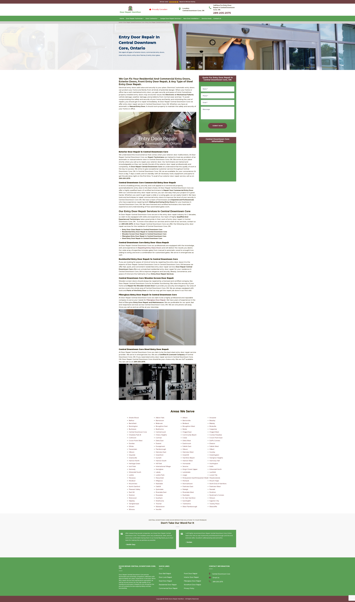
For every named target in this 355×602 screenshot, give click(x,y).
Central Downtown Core (138, 432)
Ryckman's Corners (216, 495)
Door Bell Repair (165, 573)
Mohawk (185, 481)
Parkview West (215, 486)
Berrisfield (132, 423)
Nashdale (159, 484)
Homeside (186, 463)
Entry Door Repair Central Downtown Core (157, 22)
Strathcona (160, 501)
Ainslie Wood (134, 418)
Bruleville (212, 426)
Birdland (185, 423)
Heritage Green (134, 463)
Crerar (184, 438)
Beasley (212, 420)
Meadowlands (214, 478)
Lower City (213, 475)
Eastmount (186, 443)
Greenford (159, 455)
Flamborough (161, 449)
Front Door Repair (190, 573)
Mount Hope (214, 481)
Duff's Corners (214, 441)
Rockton (212, 492)
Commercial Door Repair (168, 588)
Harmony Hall (214, 461)
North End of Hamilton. (218, 484)
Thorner (159, 504)
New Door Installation (191, 18)
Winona (132, 509)
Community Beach (189, 435)
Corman (159, 438)
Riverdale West (188, 492)
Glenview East (161, 452)
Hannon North (134, 461)
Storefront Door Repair (192, 585)
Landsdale (186, 472)
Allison (184, 418)
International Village (163, 466)
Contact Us (217, 18)
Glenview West (188, 452)
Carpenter (213, 429)
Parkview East (187, 486)
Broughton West (188, 426)
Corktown (132, 438)
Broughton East (162, 426)
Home (122, 18)
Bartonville (186, 420)
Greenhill (185, 455)
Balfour (131, 420)
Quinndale (159, 489)
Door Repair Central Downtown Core (133, 22)
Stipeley (132, 501)
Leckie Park (160, 475)
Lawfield (212, 472)
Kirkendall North (215, 469)
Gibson (185, 449)
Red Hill (132, 492)
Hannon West (187, 461)
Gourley (212, 452)
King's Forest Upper (189, 469)
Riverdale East (161, 492)
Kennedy (132, 469)
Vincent (131, 506)
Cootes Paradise (215, 435)
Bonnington (133, 426)
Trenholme (186, 504)
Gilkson (131, 452)
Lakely (158, 472)
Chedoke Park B (135, 435)
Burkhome (160, 429)
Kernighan (159, 469)
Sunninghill (186, 501)
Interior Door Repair (191, 577)
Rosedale (159, 495)
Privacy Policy (189, 588)
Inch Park (132, 466)
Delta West (186, 441)
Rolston (132, 495)
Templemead (134, 504)
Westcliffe (213, 506)
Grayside (132, 455)
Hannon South (161, 461)
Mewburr (132, 481)
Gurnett (158, 458)
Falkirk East (186, 446)
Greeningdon (214, 455)
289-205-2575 (222, 12)
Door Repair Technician (134, 18)
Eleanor (212, 443)
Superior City (214, 501)
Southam (159, 498)
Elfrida (131, 446)
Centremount (161, 432)
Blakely (212, 423)
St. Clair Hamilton (188, 498)
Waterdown (160, 506)
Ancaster (212, 418)
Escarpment (160, 446)
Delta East (160, 441)
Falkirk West (214, 446)
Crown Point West (135, 441)
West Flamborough (189, 506)
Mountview (133, 484)
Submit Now (218, 126)
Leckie (131, 475)
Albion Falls (160, 418)
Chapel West (214, 432)
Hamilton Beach (188, 458)
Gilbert (211, 449)
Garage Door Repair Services (170, 18)
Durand (158, 443)
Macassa (132, 478)
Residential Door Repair (168, 585)
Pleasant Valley (134, 489)
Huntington (213, 463)
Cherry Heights (161, 435)
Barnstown (160, 420)
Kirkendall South (135, 472)
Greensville (133, 458)
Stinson (212, 498)
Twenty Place (214, 504)
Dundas (132, 443)
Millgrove (159, 481)
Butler (184, 429)
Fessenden (133, 449)
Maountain (160, 478)
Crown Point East (216, 438)
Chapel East (187, 432)
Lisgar (184, 475)
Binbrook (159, 423)
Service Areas (206, 18)
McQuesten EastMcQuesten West (195, 478)
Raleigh (185, 489)
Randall (212, 489)
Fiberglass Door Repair (192, 581)
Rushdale (186, 495)
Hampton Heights (216, 458)
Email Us (216, 578)
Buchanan (132, 429)
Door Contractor (151, 18)
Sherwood (132, 498)
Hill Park (159, 463)
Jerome (185, 466)
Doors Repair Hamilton (176, 599)
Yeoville (158, 509)
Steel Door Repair (165, 581)
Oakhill (158, 486)
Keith (211, 466)
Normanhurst (187, 484)
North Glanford (134, 486)
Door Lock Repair (165, 577)
